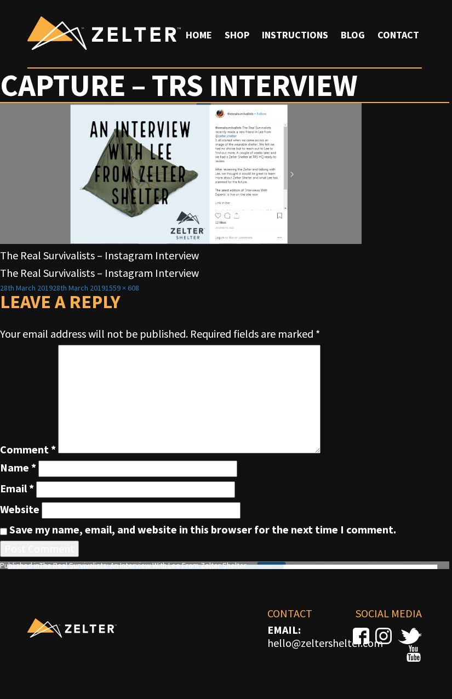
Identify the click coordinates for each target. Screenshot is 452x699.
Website (19, 509)
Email (17, 488)
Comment (28, 449)
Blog (353, 35)
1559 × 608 (122, 288)
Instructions (295, 35)
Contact (398, 35)
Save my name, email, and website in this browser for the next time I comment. (202, 529)
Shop (237, 35)
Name (18, 467)
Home (199, 35)
